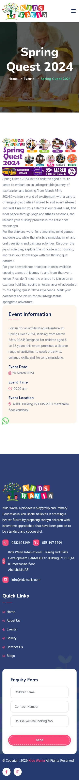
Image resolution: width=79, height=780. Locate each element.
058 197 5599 (52, 543)
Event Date (18, 367)
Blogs (10, 656)
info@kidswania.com (26, 580)
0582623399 (21, 543)
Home (13, 79)
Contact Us (14, 647)
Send (39, 740)
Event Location (21, 398)
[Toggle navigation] (74, 11)
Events (29, 79)
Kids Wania (37, 761)
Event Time (18, 382)
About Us (13, 621)
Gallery (11, 638)
